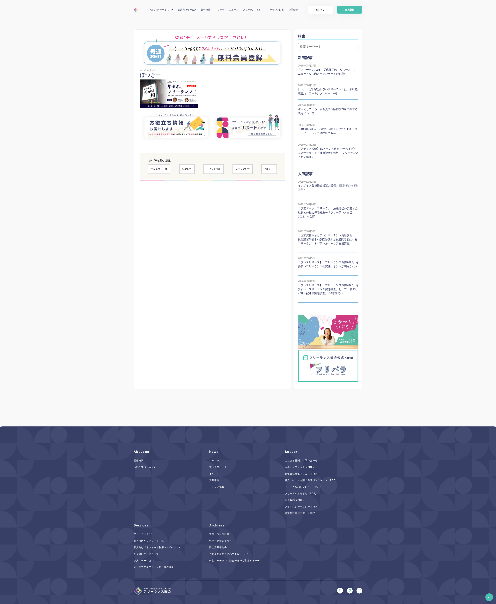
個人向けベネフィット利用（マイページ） (157, 547)
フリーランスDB (143, 534)
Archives (216, 525)
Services (141, 525)
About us (141, 451)
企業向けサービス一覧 (146, 554)
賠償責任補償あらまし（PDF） (302, 473)
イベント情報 (213, 169)
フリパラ (219, 9)
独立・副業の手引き (220, 540)
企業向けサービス (187, 9)
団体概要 (205, 9)
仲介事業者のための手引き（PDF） (229, 554)
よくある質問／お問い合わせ (301, 460)
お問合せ (293, 9)
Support (292, 451)
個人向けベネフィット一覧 (149, 540)
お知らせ (269, 169)
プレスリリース (159, 169)
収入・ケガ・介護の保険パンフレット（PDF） (311, 480)
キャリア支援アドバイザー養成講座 (154, 567)
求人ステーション (144, 560)
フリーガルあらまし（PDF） (301, 493)
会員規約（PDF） (295, 500)
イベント (214, 473)
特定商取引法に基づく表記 (300, 513)
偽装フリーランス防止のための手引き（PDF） (235, 560)
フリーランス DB (252, 9)
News (213, 451)
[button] (489, 597)
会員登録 (349, 9)
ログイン (320, 9)
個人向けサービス (159, 9)
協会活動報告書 (218, 547)
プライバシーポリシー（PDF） (302, 506)
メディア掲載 (243, 169)
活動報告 (187, 169)
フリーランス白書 (274, 9)
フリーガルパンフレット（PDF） (304, 487)
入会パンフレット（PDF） (300, 467)
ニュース (233, 9)
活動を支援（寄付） (145, 467)
